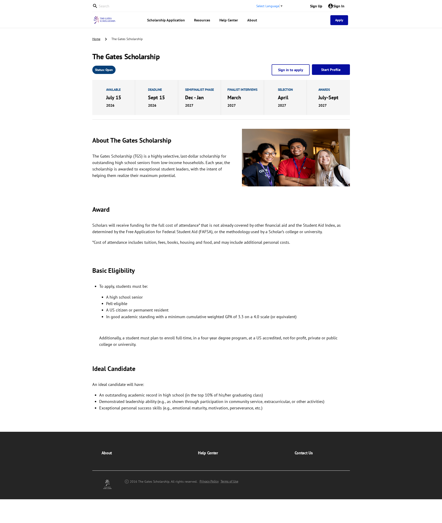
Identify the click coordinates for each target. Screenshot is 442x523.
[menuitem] (165, 20)
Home (96, 39)
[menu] (222, 20)
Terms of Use (229, 481)
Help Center (208, 452)
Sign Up (316, 6)
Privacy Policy (209, 481)
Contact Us (304, 452)
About (107, 452)
